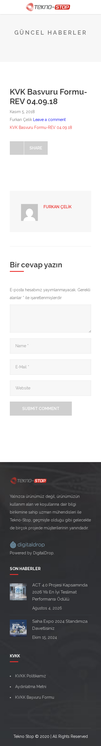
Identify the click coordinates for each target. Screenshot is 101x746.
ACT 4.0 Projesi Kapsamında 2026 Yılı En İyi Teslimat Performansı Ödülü (60, 592)
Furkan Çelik (57, 207)
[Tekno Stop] (50, 7)
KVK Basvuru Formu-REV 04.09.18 (41, 127)
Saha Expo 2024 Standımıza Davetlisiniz (60, 625)
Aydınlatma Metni (30, 686)
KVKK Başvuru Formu (34, 697)
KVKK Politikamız (30, 676)
